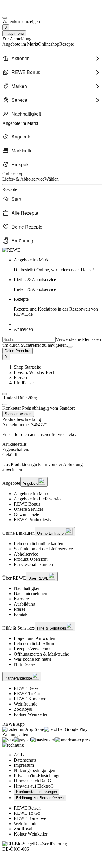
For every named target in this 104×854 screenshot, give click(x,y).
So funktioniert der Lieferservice (43, 548)
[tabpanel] (52, 452)
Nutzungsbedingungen (34, 770)
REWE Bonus (27, 504)
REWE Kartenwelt (31, 698)
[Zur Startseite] (22, 11)
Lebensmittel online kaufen (38, 543)
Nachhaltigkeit (27, 588)
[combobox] (29, 340)
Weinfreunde (25, 703)
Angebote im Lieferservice (38, 498)
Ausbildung (24, 603)
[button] (4, 394)
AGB (19, 754)
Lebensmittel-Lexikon (34, 643)
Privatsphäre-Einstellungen (38, 775)
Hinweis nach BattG (32, 780)
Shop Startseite (27, 367)
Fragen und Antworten (34, 638)
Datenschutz (25, 760)
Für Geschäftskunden (33, 564)
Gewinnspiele (26, 514)
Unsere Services (28, 509)
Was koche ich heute (32, 659)
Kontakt (21, 614)
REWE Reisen (27, 688)
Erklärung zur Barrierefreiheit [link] (40, 798)
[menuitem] (52, 58)
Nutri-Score (24, 664)
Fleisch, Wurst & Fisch (34, 372)
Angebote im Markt (32, 493)
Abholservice (26, 554)
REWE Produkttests (32, 519)
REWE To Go (27, 693)
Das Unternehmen (30, 593)
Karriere (21, 598)
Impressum (24, 765)
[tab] (52, 444)
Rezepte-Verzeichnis (32, 648)
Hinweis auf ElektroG (34, 786)
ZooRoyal (23, 709)
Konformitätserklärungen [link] (36, 792)
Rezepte (56, 307)
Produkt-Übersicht (30, 559)
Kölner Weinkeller (30, 714)
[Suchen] (70, 347)
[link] (58, 264)
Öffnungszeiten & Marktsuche (41, 653)
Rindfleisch (24, 382)
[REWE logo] (11, 250)
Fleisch (20, 377)
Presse (19, 609)
